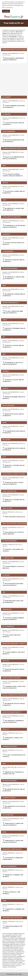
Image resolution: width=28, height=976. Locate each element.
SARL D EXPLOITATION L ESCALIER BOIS (15, 523)
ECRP (4, 165)
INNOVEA (5, 182)
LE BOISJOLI (6, 234)
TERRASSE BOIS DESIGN (10, 746)
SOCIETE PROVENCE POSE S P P (12, 712)
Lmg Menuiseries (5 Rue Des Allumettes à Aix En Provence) (14, 957)
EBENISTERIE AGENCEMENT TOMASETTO (14, 643)
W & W (4, 456)
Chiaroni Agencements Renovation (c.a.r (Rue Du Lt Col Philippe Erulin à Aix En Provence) (14, 944)
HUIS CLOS (6, 660)
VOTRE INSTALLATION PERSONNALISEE (14, 883)
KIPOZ (4, 832)
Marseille (5, 39)
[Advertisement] (14, 79)
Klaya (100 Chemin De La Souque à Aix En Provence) (13, 950)
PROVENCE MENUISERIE (10, 780)
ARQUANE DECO (7, 609)
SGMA (4, 763)
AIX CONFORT (7, 97)
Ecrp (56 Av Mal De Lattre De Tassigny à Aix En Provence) (13, 947)
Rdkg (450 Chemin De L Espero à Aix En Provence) (14, 961)
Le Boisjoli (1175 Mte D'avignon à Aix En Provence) (12, 955)
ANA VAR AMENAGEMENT (10, 866)
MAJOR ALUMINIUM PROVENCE (11, 677)
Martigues (12, 39)
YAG (4, 337)
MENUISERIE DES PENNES (10, 268)
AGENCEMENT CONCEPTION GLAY (12, 849)
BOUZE (4, 422)
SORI (4, 354)
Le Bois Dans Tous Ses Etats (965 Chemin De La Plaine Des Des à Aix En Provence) (13, 953)
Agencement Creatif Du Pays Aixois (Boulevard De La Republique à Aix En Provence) (12, 936)
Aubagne (19, 39)
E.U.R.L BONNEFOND (8, 626)
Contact (20, 974)
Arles (8, 39)
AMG (4, 592)
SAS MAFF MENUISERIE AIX (10, 302)
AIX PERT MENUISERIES (10, 540)
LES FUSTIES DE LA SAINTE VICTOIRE (14, 474)
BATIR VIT (6, 729)
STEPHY (5, 319)
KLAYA (4, 200)
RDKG (4, 285)
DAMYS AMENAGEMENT (9, 131)
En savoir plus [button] (9, 7)
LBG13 (4, 900)
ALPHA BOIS (6, 575)
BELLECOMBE (6, 439)
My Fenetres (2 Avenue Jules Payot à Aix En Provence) (14, 940)
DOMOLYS (5, 388)
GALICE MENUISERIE (9, 405)
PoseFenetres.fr (6, 30)
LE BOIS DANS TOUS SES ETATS (12, 217)
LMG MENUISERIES (8, 251)
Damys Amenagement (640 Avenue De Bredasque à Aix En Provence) (14, 941)
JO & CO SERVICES (8, 815)
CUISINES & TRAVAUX (9, 797)
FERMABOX (6, 371)
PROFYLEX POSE (7, 508)
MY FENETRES (6, 114)
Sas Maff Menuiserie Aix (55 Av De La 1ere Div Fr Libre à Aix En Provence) (14, 964)
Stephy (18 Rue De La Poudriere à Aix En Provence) (12, 966)
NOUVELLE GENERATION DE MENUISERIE (14, 695)
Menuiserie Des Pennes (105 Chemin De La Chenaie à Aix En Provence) (13, 960)
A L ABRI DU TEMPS (8, 558)
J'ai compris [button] (6, 11)
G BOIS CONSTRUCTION (9, 491)
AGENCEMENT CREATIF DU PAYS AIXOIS (14, 49)
